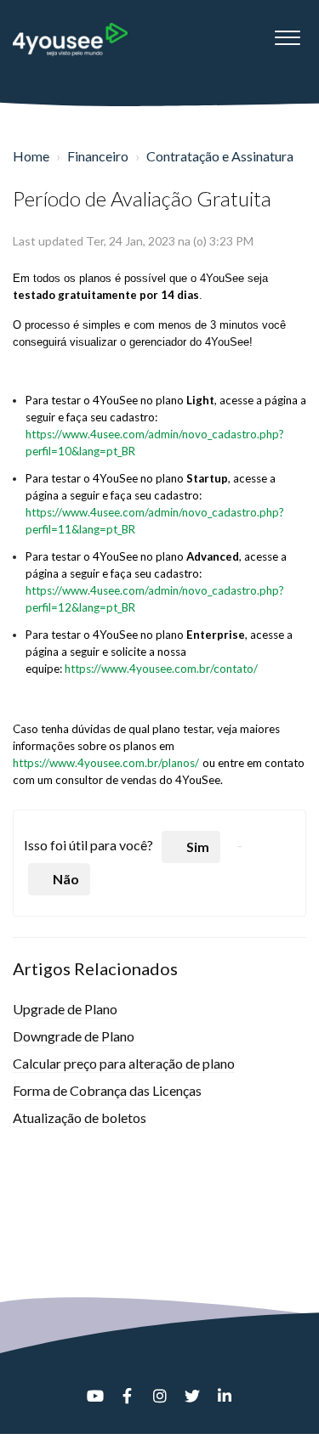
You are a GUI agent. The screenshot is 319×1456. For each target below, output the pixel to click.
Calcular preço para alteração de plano (124, 1063)
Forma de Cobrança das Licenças (107, 1090)
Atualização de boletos (79, 1117)
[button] (287, 33)
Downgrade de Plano (73, 1036)
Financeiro (97, 156)
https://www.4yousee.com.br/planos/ (106, 763)
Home (31, 156)
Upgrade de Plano (65, 1009)
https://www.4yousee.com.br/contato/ (161, 668)
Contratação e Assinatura (219, 156)
